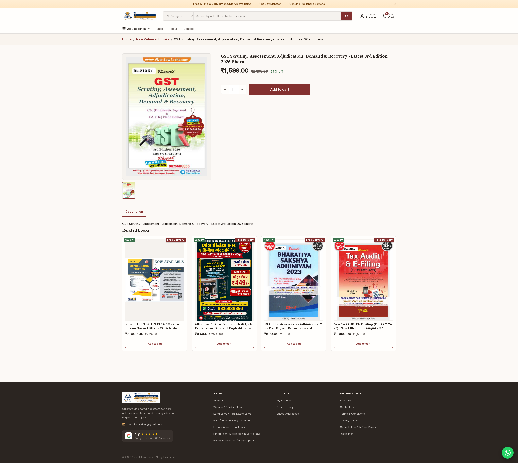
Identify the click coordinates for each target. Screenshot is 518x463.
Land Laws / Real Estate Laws (232, 413)
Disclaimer (346, 433)
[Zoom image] (166, 116)
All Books (219, 400)
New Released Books (152, 39)
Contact (189, 28)
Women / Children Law (227, 407)
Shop (160, 28)
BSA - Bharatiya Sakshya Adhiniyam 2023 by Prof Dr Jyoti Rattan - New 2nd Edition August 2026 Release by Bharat (293, 328)
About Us (345, 400)
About (173, 28)
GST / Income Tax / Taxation (231, 420)
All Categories (136, 28)
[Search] (346, 16)
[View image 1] (128, 190)
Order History (285, 407)
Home (127, 39)
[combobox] (267, 16)
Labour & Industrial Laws (229, 427)
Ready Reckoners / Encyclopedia (234, 440)
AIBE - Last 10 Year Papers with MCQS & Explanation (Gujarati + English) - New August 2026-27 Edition (223, 328)
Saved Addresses (288, 413)
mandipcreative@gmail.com (144, 424)
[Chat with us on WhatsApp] (508, 453)
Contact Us (347, 407)
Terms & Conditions (352, 413)
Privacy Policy (349, 420)
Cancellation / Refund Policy (358, 427)
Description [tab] (134, 211)
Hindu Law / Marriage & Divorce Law (236, 433)
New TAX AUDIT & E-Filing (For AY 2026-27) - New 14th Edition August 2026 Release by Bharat (363, 328)
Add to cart (279, 89)
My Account (284, 400)
